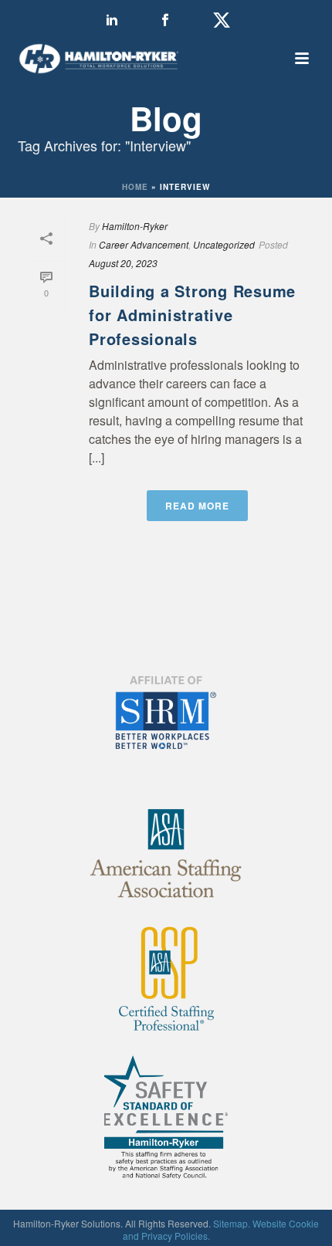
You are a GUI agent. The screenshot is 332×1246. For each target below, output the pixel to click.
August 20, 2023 (123, 262)
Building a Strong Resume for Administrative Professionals (192, 314)
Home (135, 186)
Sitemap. (231, 1223)
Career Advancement (143, 244)
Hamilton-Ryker (135, 225)
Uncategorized (224, 244)
